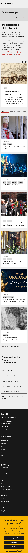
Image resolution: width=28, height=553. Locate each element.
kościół (4, 182)
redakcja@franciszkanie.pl (9, 430)
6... (7, 346)
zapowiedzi (11, 297)
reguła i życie (5, 501)
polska (5, 88)
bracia (3, 498)
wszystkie (5, 111)
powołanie (4, 474)
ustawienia (14, 547)
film (2, 455)
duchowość (4, 440)
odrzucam (14, 542)
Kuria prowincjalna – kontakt (10, 391)
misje (2, 480)
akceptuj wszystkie (14, 538)
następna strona (15, 346)
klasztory (3, 483)
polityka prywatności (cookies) (14, 551)
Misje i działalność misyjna (10, 381)
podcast (3, 459)
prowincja (10, 144)
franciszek (4, 505)
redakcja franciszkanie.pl (8, 417)
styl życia (3, 443)
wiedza (3, 446)
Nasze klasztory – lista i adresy (11, 386)
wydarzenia (20, 182)
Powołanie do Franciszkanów (10, 376)
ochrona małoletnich (7, 489)
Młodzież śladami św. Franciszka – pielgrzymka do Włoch (14, 94)
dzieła (3, 477)
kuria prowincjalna (6, 486)
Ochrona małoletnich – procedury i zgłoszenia (12, 397)
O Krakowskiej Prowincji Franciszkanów (13, 371)
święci (3, 511)
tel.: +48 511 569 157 (6, 427)
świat (19, 111)
